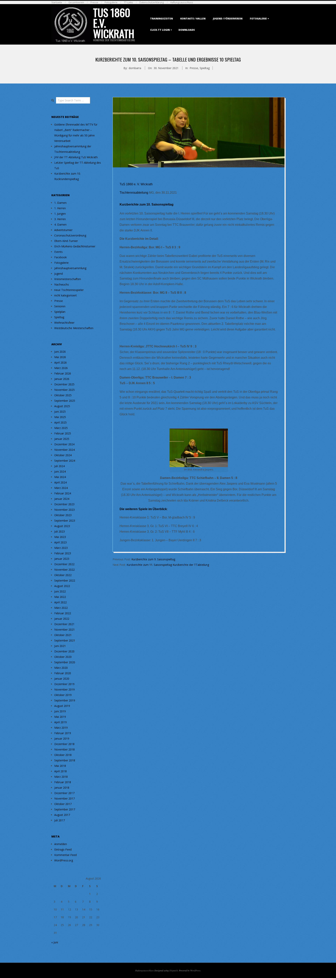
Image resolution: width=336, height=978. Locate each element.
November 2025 (64, 390)
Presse (94, 2)
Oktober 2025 (63, 395)
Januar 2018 (61, 787)
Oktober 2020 (63, 657)
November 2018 (64, 749)
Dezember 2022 (64, 564)
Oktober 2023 (63, 515)
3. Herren (60, 219)
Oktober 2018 (63, 755)
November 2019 (64, 689)
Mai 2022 (60, 597)
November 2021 (64, 629)
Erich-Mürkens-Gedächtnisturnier (74, 246)
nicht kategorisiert (65, 295)
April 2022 (60, 602)
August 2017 (62, 815)
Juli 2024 (59, 466)
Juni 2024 (60, 471)
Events (58, 252)
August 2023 (62, 526)
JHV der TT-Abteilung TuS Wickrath (76, 157)
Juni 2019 (60, 711)
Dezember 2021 (64, 624)
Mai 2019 (60, 717)
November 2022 (64, 569)
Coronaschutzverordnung (70, 235)
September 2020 (64, 662)
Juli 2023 (59, 531)
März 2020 (61, 668)
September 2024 (64, 460)
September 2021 (64, 640)
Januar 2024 (61, 499)
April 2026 (60, 362)
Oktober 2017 (63, 804)
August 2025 (62, 406)
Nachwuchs (61, 284)
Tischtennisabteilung (134, 192)
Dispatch (173, 970)
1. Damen (60, 203)
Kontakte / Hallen (193, 18)
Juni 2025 (60, 411)
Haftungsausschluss (181, 2)
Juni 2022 (60, 591)
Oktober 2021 (63, 635)
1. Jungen (60, 213)
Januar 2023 (61, 559)
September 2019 (64, 700)
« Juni (54, 942)
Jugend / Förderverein (227, 18)
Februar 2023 (62, 553)
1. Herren (60, 208)
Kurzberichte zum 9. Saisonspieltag (153, 559)
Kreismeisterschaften (67, 279)
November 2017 (64, 798)
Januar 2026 (61, 379)
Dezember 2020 (64, 651)
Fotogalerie (111, 2)
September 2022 (64, 580)
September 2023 (64, 520)
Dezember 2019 (64, 684)
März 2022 (61, 608)
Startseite (56, 2)
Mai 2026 (60, 357)
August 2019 (62, 706)
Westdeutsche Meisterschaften (73, 328)
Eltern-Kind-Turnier (66, 241)
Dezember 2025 (64, 384)
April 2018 (60, 771)
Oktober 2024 (63, 455)
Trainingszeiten (161, 18)
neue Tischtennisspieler (69, 290)
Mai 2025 (60, 417)
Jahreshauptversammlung (70, 268)
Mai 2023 (60, 537)
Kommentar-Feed (65, 855)
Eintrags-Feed (63, 849)
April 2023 (60, 542)
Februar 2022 (62, 613)
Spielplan (59, 312)
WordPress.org (63, 860)
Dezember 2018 (64, 744)
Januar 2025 (61, 439)
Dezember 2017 (64, 793)
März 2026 (61, 368)
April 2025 (60, 422)
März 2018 (61, 777)
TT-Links (128, 2)
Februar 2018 (62, 782)
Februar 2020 (62, 673)
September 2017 (64, 809)
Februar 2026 (62, 373)
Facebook (60, 257)
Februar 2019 (62, 733)
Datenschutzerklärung (151, 2)
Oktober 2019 (63, 695)
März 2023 (61, 548)
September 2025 (64, 400)
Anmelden (60, 844)
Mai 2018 (60, 766)
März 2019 (61, 727)
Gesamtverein (76, 2)
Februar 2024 (62, 493)
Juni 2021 (60, 646)
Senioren (59, 306)
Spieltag (205, 68)
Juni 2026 (60, 351)
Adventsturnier (63, 230)
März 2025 (61, 428)
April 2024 (60, 482)
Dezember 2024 (64, 444)
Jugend (58, 273)
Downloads (186, 30)
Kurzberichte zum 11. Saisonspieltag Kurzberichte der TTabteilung (168, 565)
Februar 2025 (62, 433)
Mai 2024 (60, 477)
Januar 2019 (61, 738)
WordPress (195, 970)
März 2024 (61, 488)
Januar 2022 (61, 618)
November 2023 (64, 509)
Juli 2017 (59, 820)
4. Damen (60, 224)
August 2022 (62, 586)
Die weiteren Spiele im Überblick (143, 509)
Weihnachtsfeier (64, 322)
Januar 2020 (61, 678)
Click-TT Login (160, 30)
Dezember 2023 (64, 504)
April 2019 (60, 722)
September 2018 (64, 760)
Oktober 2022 (63, 575)
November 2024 (64, 450)
